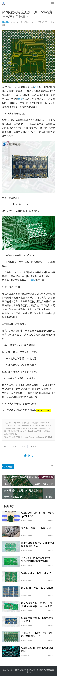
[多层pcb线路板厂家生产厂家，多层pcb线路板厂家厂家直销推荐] (11, 606)
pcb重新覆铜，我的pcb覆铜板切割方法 (37, 649)
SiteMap (30, 670)
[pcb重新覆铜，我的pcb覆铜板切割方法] (11, 651)
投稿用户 (6, 22)
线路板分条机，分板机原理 (36, 527)
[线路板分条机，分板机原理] (11, 531)
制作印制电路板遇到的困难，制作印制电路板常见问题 (37, 559)
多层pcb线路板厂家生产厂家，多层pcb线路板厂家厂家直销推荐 (38, 604)
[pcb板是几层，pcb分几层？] (11, 576)
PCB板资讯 (42, 22)
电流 (20, 99)
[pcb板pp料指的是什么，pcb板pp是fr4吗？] (11, 516)
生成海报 (9, 466)
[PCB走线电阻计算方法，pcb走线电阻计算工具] (11, 636)
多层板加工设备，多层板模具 (37, 587)
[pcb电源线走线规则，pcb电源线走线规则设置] (11, 546)
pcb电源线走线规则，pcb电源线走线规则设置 (37, 544)
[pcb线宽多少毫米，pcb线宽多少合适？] (11, 621)
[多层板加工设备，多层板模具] (11, 591)
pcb (5, 446)
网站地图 (36, 670)
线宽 (36, 87)
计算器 (32, 280)
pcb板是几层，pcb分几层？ (36, 572)
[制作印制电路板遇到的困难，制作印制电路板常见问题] (11, 561)
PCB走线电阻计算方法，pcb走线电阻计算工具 (36, 634)
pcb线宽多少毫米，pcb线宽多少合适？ (37, 619)
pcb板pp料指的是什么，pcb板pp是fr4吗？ (37, 514)
